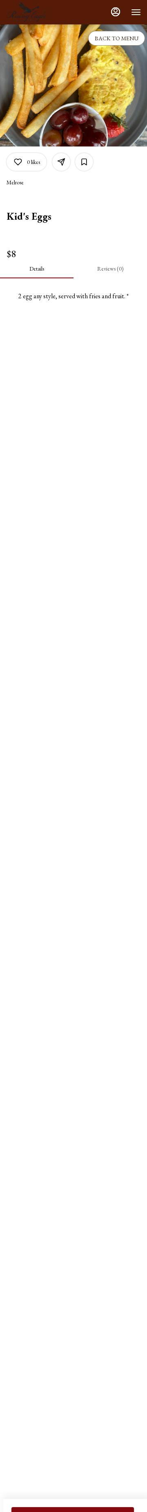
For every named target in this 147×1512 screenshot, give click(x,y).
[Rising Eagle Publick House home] (43, 12)
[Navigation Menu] (136, 12)
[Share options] (61, 162)
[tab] (37, 268)
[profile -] (115, 12)
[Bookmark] (84, 162)
